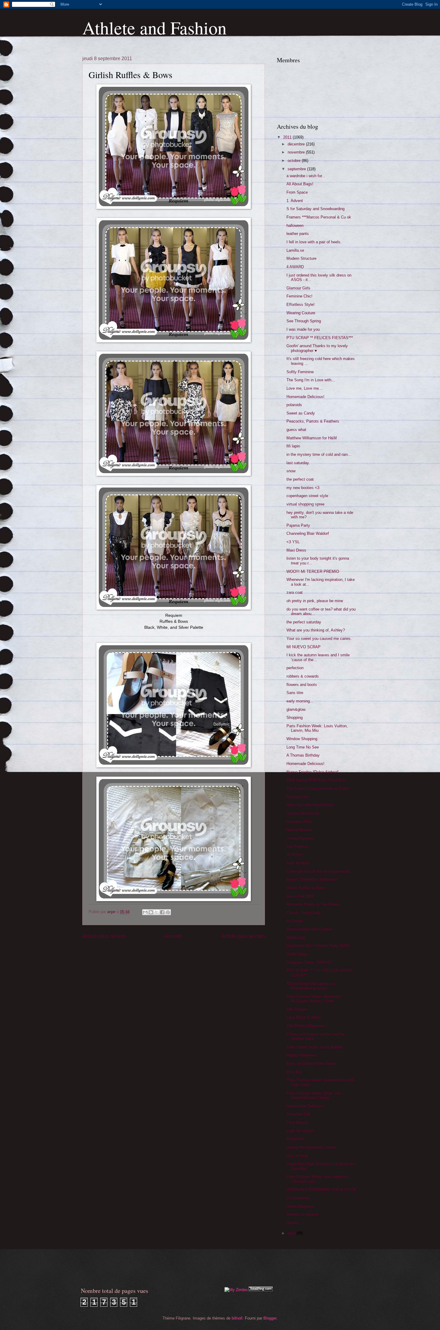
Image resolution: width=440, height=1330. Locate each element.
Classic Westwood (302, 813)
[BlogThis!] (151, 912)
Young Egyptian (300, 838)
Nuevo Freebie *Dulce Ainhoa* (312, 772)
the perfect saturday (303, 622)
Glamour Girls (298, 288)
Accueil (173, 936)
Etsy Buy (294, 1072)
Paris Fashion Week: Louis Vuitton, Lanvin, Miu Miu (317, 728)
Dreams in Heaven (302, 1214)
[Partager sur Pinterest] (168, 912)
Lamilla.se (295, 250)
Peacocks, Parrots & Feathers (312, 421)
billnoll (237, 1318)
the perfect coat (300, 479)
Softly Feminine (300, 372)
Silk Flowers (297, 1009)
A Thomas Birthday (303, 755)
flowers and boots (301, 684)
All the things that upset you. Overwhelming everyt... (311, 985)
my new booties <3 (302, 487)
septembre (297, 169)
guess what (296, 429)
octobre (295, 160)
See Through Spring (303, 321)
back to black (298, 863)
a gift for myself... (301, 1131)
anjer (112, 912)
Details (292, 1222)
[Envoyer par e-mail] (145, 912)
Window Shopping (301, 739)
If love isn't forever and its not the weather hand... (315, 1036)
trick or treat (296, 1155)
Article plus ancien (243, 936)
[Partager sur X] (157, 912)
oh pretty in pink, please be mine (314, 601)
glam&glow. (296, 709)
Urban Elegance (300, 1206)
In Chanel (294, 921)
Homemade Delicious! (305, 396)
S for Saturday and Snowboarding (315, 209)
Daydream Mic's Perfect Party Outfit (317, 945)
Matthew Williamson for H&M (311, 438)
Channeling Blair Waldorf (307, 533)
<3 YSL (293, 542)
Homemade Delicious (304, 1106)
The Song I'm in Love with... (310, 380)
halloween (295, 225)
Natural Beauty (299, 830)
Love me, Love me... (304, 388)
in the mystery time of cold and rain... (318, 454)
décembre (297, 144)
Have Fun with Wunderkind (309, 805)
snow (290, 471)
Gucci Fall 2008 (300, 896)
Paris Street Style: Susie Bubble (314, 1047)
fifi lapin (293, 446)
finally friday (296, 954)
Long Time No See (302, 747)
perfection (295, 668)
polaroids (294, 405)
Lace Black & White (303, 1017)
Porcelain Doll (298, 1114)
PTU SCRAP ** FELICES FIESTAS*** (319, 337)
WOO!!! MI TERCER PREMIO (312, 571)
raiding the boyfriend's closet (311, 1147)
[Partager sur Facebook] (162, 912)
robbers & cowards (302, 676)
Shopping (294, 717)
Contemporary (298, 1198)
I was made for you (303, 329)
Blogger (269, 1318)
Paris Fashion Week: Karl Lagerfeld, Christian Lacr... (317, 1178)
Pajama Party (298, 525)
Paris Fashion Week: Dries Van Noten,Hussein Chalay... (313, 1095)
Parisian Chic (297, 797)
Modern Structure (301, 258)
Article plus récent (103, 936)
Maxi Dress (296, 550)
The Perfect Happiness (306, 1026)
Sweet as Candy (300, 413)
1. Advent (294, 200)
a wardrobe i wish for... (305, 176)
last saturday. (298, 463)
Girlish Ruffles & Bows (306, 888)
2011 (288, 137)
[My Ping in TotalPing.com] (261, 1290)
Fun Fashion (297, 846)
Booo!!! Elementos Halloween (312, 879)
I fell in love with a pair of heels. (314, 242)
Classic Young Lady (303, 912)
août (292, 1233)
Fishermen (295, 1139)
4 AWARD (295, 267)
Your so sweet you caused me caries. (319, 638)
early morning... (299, 701)
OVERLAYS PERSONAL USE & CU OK (321, 1189)
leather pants (297, 233)
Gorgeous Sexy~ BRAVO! (309, 962)
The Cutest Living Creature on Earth (317, 788)
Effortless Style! (300, 304)
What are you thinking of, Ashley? (315, 630)
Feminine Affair (299, 821)
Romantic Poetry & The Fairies (313, 904)
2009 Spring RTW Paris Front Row (316, 780)
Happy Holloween (301, 1055)
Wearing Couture (300, 313)
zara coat (294, 592)
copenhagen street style (307, 496)
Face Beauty (297, 1122)
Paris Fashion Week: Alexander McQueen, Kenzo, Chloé (313, 998)
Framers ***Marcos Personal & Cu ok (318, 217)
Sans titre (294, 692)
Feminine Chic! (299, 296)
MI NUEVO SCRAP (303, 647)
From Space (297, 192)
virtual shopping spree (305, 504)
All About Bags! (299, 184)
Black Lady (296, 937)
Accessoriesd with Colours (309, 929)
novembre (297, 152)
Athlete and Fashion (154, 28)
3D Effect (294, 854)
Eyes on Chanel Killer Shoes (311, 1063)
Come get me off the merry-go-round (317, 871)
